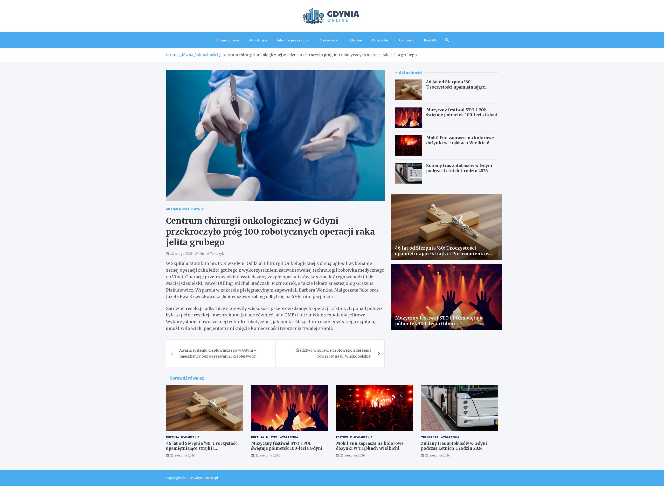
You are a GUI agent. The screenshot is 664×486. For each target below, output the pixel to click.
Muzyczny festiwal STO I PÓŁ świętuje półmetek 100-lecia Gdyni (461, 112)
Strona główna (227, 40)
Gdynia (197, 209)
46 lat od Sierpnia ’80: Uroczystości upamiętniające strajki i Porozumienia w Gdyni (458, 87)
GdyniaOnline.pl (206, 477)
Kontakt (430, 40)
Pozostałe (380, 40)
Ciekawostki (329, 40)
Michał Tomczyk (211, 253)
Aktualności (258, 40)
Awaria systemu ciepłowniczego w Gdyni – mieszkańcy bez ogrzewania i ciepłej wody (218, 353)
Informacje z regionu (293, 40)
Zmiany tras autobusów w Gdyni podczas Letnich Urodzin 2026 (459, 168)
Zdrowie (355, 40)
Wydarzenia (190, 437)
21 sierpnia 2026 (182, 455)
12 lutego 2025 (181, 253)
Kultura (172, 437)
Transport (430, 437)
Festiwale (344, 437)
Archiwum (406, 40)
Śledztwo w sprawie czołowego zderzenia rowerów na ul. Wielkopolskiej (333, 353)
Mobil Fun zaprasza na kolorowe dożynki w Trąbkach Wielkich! (460, 140)
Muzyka (272, 437)
